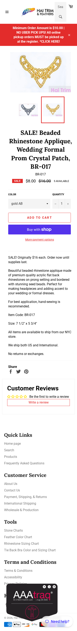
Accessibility (13, 577)
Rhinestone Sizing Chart (21, 544)
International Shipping (20, 503)
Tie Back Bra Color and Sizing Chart (30, 550)
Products (10, 457)
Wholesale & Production (21, 510)
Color (12, 194)
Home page (12, 444)
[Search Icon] (60, 17)
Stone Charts (13, 530)
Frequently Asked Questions (24, 463)
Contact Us (12, 490)
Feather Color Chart (18, 537)
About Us (10, 484)
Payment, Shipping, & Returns (25, 497)
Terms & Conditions (18, 571)
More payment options (39, 239)
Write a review (39, 402)
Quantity (58, 194)
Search (9, 450)
